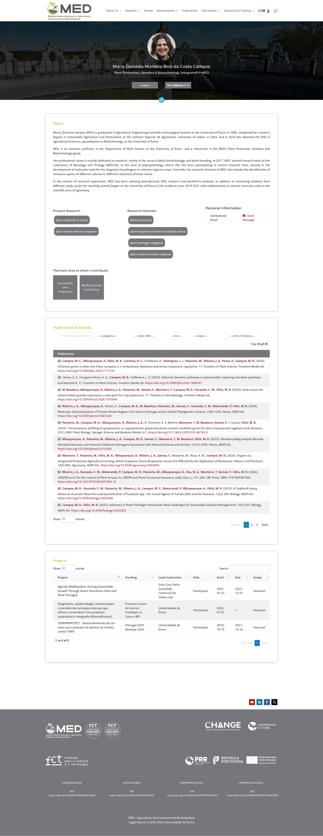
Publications (190, 10)
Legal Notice (137, 822)
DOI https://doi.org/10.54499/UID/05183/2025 (131, 793)
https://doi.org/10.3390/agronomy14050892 (129, 465)
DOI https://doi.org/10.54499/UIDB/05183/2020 (72, 793)
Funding (131, 577)
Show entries (68, 519)
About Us (112, 10)
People (148, 10)
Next (265, 524)
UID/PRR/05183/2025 (191, 782)
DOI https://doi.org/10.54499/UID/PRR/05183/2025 (192, 793)
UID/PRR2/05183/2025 (251, 782)
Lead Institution (170, 577)
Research (131, 10)
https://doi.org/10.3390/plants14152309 (85, 449)
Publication (66, 354)
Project (63, 577)
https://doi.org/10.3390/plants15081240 (85, 416)
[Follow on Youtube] (252, 702)
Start (220, 577)
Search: (224, 568)
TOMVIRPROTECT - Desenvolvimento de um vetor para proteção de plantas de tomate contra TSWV (86, 627)
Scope (257, 577)
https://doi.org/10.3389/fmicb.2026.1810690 (87, 399)
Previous (236, 524)
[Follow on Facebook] (267, 702)
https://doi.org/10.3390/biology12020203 (98, 510)
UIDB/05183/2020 (72, 782)
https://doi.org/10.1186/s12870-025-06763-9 (178, 432)
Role (196, 577)
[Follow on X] (274, 702)
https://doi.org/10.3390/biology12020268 (85, 498)
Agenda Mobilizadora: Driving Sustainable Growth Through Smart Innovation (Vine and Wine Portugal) (87, 591)
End (237, 577)
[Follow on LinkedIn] (259, 702)
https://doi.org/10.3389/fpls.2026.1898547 (173, 383)
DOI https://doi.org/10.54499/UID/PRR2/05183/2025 (252, 793)
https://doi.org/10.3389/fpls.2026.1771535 (86, 371)
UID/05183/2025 (132, 782)
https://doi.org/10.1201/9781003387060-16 (87, 481)
